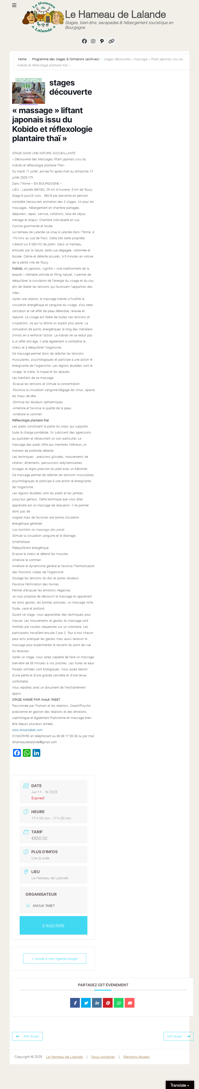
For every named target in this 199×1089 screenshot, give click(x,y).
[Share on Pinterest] (108, 1003)
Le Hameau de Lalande (115, 14)
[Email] (129, 1003)
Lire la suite (40, 858)
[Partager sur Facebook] (75, 1003)
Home (22, 59)
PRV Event (31, 1036)
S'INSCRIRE (53, 925)
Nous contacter (103, 1057)
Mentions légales (137, 1057)
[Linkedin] (97, 1003)
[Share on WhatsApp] (119, 1003)
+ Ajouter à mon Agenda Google (55, 959)
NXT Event (174, 1036)
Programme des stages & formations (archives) (65, 59)
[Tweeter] (86, 1003)
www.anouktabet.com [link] (27, 730)
